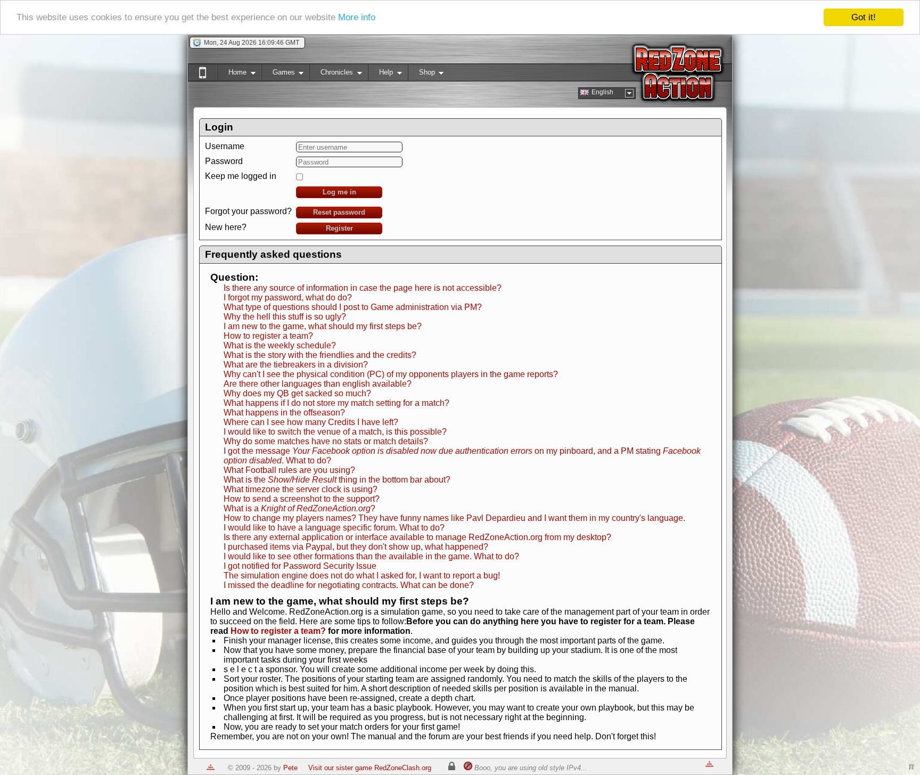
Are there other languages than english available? (318, 383)
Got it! (863, 17)
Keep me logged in (240, 176)
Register (339, 228)
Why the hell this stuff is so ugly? (285, 316)
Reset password (339, 212)
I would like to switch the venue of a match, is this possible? (335, 431)
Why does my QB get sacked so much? (297, 393)
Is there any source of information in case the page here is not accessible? (363, 287)
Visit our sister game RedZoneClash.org (369, 768)
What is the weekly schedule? (280, 345)
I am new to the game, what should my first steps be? (323, 326)
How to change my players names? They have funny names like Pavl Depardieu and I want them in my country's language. (454, 518)
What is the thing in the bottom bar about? (337, 479)
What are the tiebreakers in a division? (296, 364)
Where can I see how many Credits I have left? (311, 422)
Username (224, 146)
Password (224, 161)
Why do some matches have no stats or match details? (326, 441)
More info (356, 18)
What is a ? (299, 508)
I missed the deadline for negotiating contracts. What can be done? (349, 585)
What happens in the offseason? (284, 412)
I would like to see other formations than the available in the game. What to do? (371, 556)
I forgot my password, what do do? (288, 297)
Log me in (339, 192)
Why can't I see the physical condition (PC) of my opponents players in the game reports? (391, 374)
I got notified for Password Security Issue (300, 565)
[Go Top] (210, 768)
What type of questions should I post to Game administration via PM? (353, 307)
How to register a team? (268, 335)
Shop (421, 74)
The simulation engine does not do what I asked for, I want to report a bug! (362, 575)
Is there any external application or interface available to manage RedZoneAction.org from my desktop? (417, 537)
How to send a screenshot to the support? (302, 498)
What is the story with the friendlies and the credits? (320, 355)
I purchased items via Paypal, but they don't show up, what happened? (356, 546)
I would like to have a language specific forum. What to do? (334, 527)
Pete (290, 768)
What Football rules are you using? (289, 470)
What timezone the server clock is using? (300, 489)
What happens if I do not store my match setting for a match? (336, 402)
